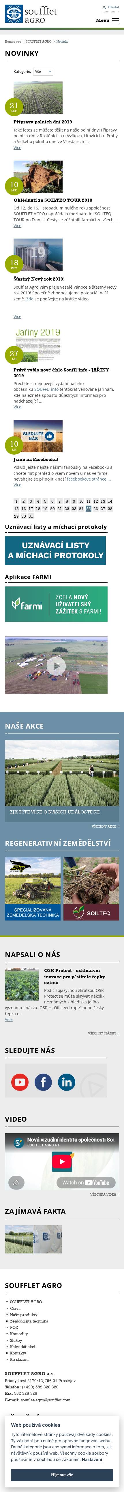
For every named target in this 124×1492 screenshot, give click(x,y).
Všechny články (102, 1033)
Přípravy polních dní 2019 (43, 122)
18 (38, 508)
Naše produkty (23, 1314)
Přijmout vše (62, 1474)
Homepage (13, 41)
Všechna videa (103, 1194)
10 (81, 501)
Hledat (113, 7)
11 (88, 501)
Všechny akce (104, 826)
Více (17, 147)
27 (103, 508)
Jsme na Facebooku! (36, 459)
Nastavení (92, 1459)
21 (59, 508)
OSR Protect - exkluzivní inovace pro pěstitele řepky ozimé (74, 976)
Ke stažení (19, 1359)
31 (31, 516)
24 (81, 508)
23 (74, 508)
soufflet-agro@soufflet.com (45, 1399)
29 (16, 516)
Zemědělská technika (29, 1320)
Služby (16, 1340)
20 (52, 508)
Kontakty (18, 1352)
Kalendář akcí (22, 1346)
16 (23, 508)
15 (16, 508)
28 (110, 508)
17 (31, 508)
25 (88, 508)
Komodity (19, 1333)
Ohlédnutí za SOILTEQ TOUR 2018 (53, 200)
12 (95, 501)
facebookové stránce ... (89, 479)
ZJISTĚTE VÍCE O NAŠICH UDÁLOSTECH (54, 812)
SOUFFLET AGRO (39, 41)
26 (95, 508)
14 (110, 501)
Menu (102, 20)
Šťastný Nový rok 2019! (39, 279)
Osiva (15, 1308)
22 (67, 508)
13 (103, 501)
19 (45, 508)
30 (23, 516)
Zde (29, 299)
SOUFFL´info (46, 389)
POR (14, 1327)
